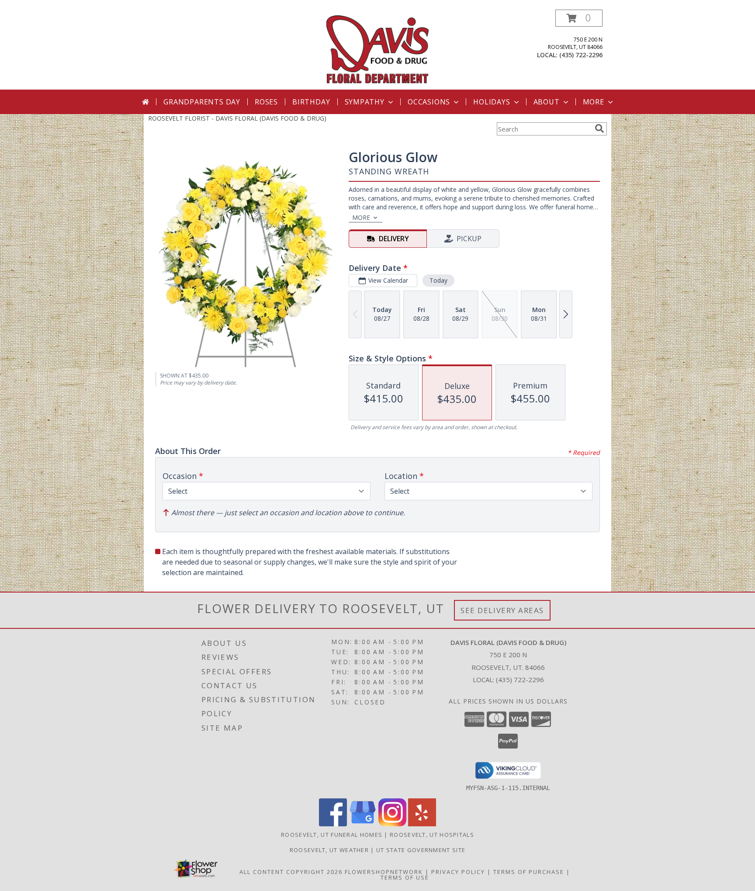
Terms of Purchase (528, 872)
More (593, 102)
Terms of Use (405, 877)
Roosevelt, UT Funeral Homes (331, 835)
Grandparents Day (201, 102)
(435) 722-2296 (581, 55)
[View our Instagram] (392, 824)
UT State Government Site (420, 850)
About (546, 102)
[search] (599, 128)
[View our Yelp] (422, 824)
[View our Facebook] (333, 824)
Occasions (429, 102)
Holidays (491, 102)
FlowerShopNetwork (384, 872)
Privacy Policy (458, 872)
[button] (579, 18)
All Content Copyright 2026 (291, 872)
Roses (266, 102)
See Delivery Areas (502, 610)
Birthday (311, 102)
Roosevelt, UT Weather (329, 850)
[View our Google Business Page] (363, 824)
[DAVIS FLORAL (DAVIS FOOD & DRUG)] (377, 49)
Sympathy (364, 102)
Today (438, 280)
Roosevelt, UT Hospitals (432, 835)
